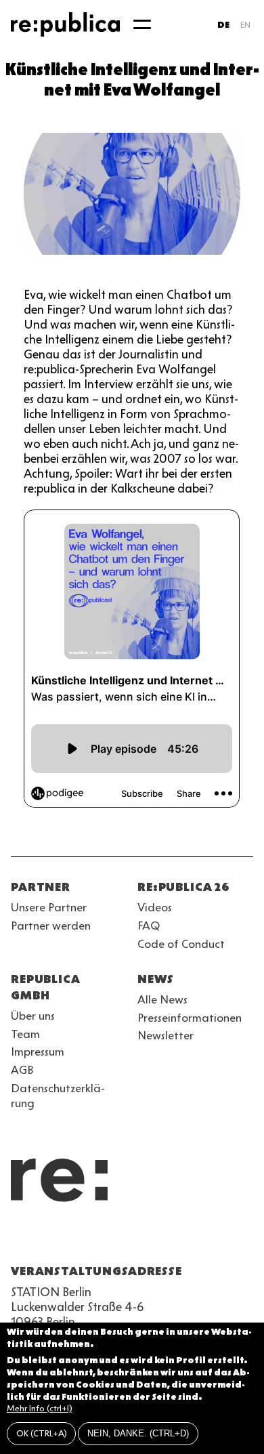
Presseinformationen (189, 1017)
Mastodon (92, 1238)
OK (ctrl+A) (41, 1433)
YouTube (19, 1238)
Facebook (189, 1238)
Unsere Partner (49, 907)
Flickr (141, 1238)
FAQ (148, 925)
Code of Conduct (181, 944)
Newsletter (165, 1035)
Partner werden (51, 925)
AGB (22, 1070)
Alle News (162, 999)
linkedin (116, 1238)
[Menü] (142, 24)
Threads (165, 1238)
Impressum (37, 1051)
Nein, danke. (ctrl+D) (138, 1433)
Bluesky (68, 1238)
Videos (154, 907)
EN (245, 25)
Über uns (33, 1015)
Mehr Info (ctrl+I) (39, 1408)
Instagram (43, 1238)
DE (223, 25)
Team (25, 1034)
